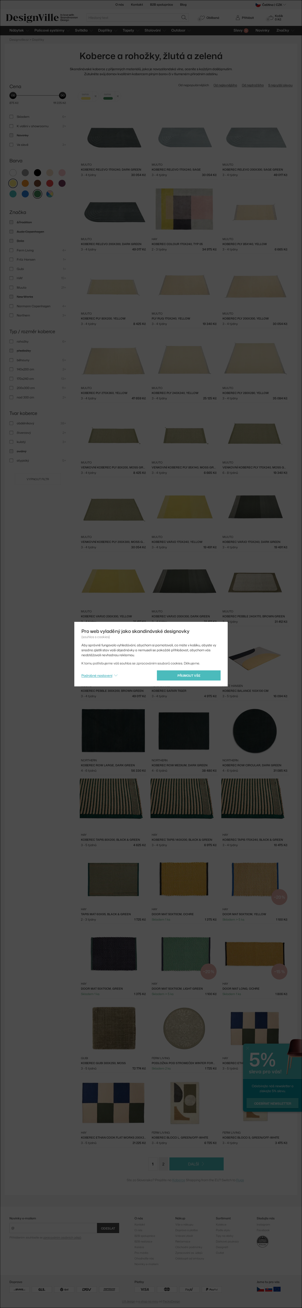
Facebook (263, 1230)
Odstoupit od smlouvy (189, 1258)
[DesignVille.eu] (277, 1289)
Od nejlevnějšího (225, 85)
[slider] (13, 95)
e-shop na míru (148, 1301)
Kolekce (221, 1224)
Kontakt (137, 4)
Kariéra (139, 1247)
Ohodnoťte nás (144, 1258)
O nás (119, 4)
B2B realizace (143, 1241)
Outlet (220, 1253)
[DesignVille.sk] (269, 1289)
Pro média (141, 1253)
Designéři (222, 1247)
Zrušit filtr (96, 96)
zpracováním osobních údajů (62, 1237)
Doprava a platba (186, 1230)
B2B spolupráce (161, 4)
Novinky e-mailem (22, 1218)
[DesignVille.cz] (260, 1289)
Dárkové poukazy (227, 1241)
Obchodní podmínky (188, 1247)
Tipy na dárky (224, 1236)
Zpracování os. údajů (188, 1253)
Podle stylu (223, 1230)
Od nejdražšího (253, 85)
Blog (183, 4)
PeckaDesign (171, 1301)
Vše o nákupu (184, 1224)
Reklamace (182, 1241)
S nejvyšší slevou (280, 85)
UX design (128, 1301)
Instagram (263, 1224)
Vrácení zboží (184, 1236)
